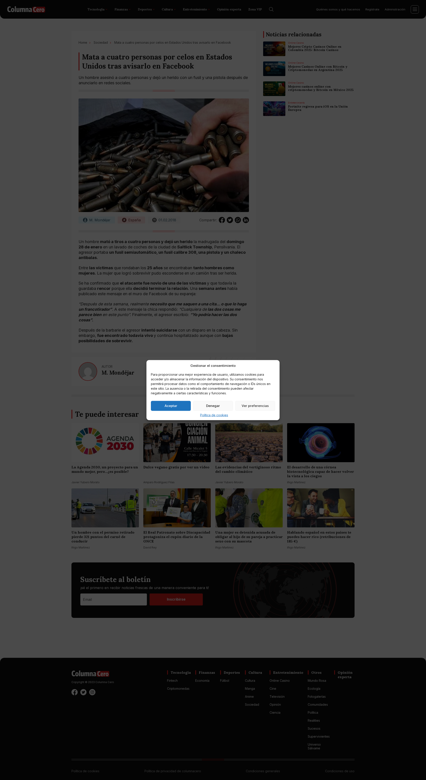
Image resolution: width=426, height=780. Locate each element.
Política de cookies (214, 415)
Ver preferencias (255, 406)
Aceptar (171, 406)
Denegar (213, 406)
